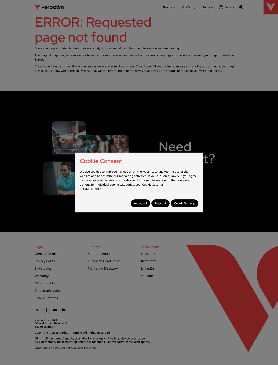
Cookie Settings (184, 203)
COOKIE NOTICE (91, 189)
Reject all (160, 203)
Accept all (140, 203)
